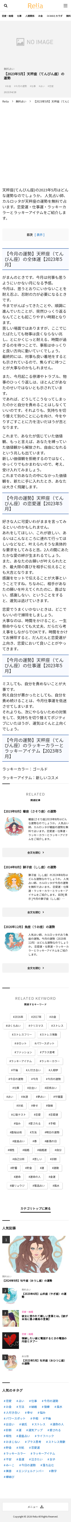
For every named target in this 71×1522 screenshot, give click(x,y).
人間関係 (29, 15)
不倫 (15, 1070)
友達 (25, 1097)
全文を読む (34, 852)
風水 (56, 1185)
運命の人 (35, 1177)
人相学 (54, 1070)
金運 (52, 1177)
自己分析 (19, 1159)
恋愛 (38, 1114)
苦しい (38, 1159)
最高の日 (51, 1141)
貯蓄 (14, 1168)
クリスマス (36, 1025)
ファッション (24, 1052)
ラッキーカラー (50, 1061)
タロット (21, 1043)
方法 (34, 1132)
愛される (35, 1123)
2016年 (19, 1017)
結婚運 (43, 1150)
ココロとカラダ (54, 15)
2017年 (37, 1017)
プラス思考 (48, 1052)
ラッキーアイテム (21, 1061)
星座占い (19, 1141)
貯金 (29, 1168)
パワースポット (45, 1043)
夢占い (41, 1097)
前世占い (51, 1088)
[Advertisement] (35, 142)
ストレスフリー (22, 1034)
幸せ (35, 1105)
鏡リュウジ (18, 1185)
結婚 (26, 1150)
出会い (33, 1088)
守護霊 (59, 1097)
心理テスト (19, 1114)
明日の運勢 (52, 1132)
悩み (18, 1123)
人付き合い (34, 1070)
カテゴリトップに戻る (35, 1208)
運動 (56, 1168)
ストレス (58, 1025)
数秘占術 (16, 1132)
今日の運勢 (16, 1079)
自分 (59, 1150)
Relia (35, 1516)
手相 (52, 1123)
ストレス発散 (49, 1034)
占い (10, 1097)
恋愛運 (54, 1114)
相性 (12, 1150)
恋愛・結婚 (7, 15)
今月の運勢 (54, 1079)
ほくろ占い (14, 1025)
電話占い (39, 1185)
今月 (35, 1079)
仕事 (19, 15)
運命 (18, 1177)
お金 (40, 15)
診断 (54, 1159)
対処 (20, 1105)
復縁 (50, 1105)
